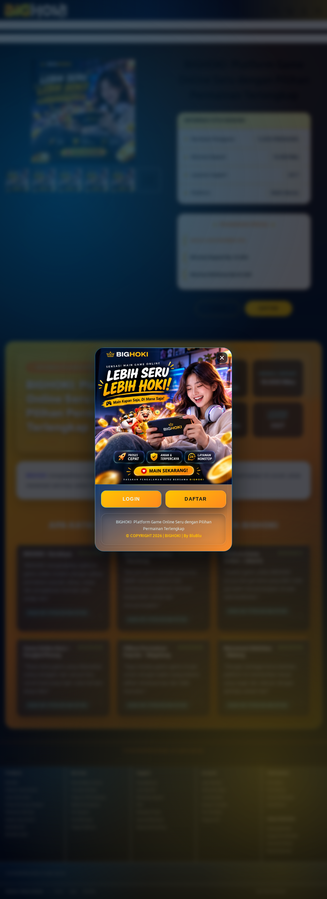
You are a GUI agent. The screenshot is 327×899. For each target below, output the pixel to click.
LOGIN (131, 499)
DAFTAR (196, 499)
